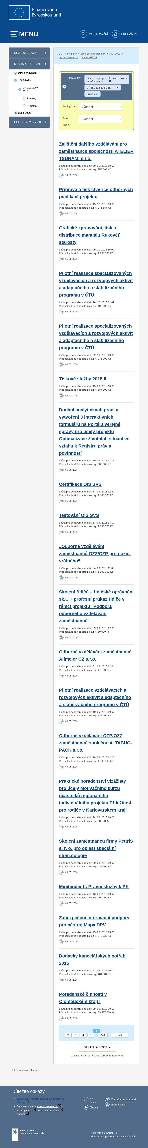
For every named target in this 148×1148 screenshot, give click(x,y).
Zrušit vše (92, 94)
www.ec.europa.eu (48, 1110)
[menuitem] (94, 34)
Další (120, 1035)
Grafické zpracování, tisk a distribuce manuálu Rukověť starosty (89, 235)
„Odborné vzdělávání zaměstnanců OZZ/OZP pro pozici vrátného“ (95, 553)
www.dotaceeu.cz (47, 1106)
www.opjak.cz (24, 1110)
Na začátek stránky (28, 1070)
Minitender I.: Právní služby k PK (94, 886)
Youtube (94, 1107)
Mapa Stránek (118, 1104)
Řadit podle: (69, 106)
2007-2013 (114, 54)
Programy (72, 54)
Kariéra (21, 1113)
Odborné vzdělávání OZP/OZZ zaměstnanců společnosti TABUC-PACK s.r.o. (95, 743)
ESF (61, 54)
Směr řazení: (66, 121)
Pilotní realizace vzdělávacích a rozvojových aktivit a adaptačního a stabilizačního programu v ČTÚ (95, 697)
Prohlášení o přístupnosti (123, 1099)
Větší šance (93, 1100)
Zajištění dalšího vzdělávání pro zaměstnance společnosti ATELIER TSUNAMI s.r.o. (96, 151)
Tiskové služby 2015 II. (83, 378)
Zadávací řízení (89, 57)
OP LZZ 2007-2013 (68, 57)
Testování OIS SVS (79, 515)
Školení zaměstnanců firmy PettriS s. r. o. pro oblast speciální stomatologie (96, 848)
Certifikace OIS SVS (80, 484)
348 (103, 1035)
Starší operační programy (93, 54)
